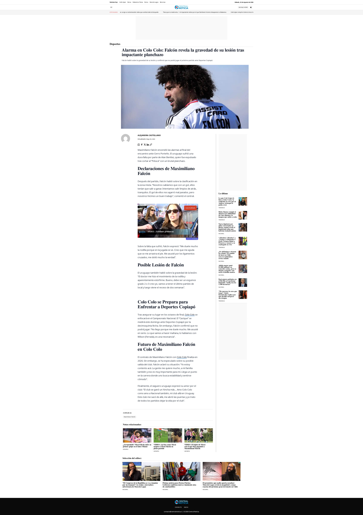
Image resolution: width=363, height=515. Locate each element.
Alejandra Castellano (149, 135)
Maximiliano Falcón (129, 417)
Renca (129, 2)
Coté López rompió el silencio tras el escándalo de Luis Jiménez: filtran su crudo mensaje (194, 12)
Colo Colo (190, 314)
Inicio (186, 507)
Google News (243, 7)
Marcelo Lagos (154, 2)
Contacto (178, 507)
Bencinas (162, 2)
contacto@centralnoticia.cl (173, 512)
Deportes (115, 44)
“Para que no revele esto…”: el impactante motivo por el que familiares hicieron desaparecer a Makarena (131, 12)
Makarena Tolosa (138, 2)
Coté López (122, 2)
